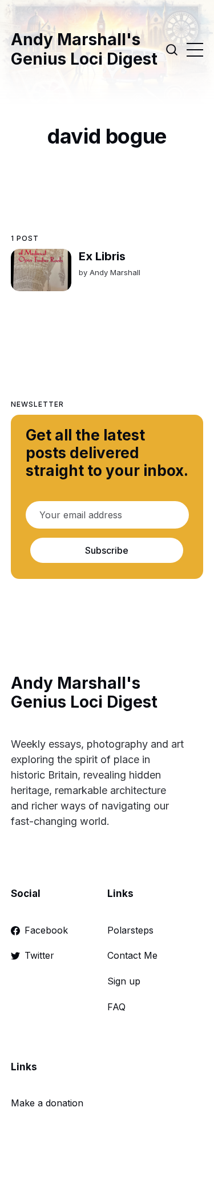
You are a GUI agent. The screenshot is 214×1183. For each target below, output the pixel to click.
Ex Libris (102, 256)
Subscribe (106, 550)
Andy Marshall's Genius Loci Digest (84, 49)
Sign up (123, 981)
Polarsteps (130, 930)
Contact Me (132, 955)
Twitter (39, 955)
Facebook (46, 930)
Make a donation (47, 1103)
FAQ (116, 1007)
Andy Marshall (115, 272)
